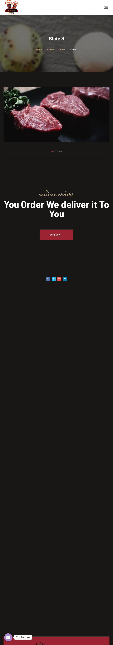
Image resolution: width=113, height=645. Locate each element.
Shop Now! (55, 234)
